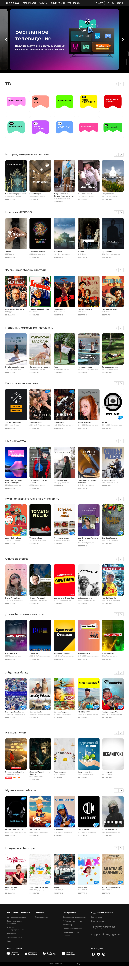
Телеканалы (29, 3)
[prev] (116, 84)
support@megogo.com (106, 934)
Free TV (99, 3)
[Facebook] (93, 954)
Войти (120, 3)
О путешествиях (16, 559)
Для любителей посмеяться (24, 614)
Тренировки (74, 3)
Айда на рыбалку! (17, 672)
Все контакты (96, 917)
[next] (121, 84)
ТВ (8, 84)
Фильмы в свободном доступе (26, 270)
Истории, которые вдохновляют (27, 154)
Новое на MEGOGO (18, 212)
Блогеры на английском (21, 383)
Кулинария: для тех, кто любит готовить (32, 499)
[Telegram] (98, 954)
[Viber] (104, 954)
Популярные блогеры (20, 848)
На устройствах (69, 913)
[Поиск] (108, 3)
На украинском (15, 733)
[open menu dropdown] (86, 3)
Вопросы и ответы (98, 921)
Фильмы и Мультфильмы (51, 3)
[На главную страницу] (12, 3)
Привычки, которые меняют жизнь (29, 328)
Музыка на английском (20, 790)
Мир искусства (15, 441)
